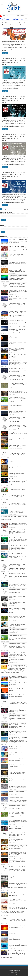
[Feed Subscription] (27, 19)
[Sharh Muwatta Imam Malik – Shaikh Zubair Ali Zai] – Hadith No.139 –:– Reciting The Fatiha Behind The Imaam (17, 285)
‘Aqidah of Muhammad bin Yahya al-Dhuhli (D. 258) (13, 15)
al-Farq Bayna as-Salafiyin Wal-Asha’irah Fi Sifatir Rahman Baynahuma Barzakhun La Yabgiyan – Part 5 (18, 677)
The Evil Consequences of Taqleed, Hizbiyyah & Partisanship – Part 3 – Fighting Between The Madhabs (17, 511)
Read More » (5, 53)
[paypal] (16, 972)
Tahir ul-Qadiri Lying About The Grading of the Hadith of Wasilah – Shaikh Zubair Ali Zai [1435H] (18, 821)
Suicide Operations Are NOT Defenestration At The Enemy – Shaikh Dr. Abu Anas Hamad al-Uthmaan (17, 901)
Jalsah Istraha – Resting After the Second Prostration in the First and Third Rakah (18, 298)
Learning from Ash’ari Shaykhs (15, 752)
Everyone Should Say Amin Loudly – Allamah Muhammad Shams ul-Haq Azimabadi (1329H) (17, 349)
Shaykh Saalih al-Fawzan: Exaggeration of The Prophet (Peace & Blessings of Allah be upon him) (17, 894)
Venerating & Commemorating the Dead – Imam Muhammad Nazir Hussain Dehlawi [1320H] (18, 524)
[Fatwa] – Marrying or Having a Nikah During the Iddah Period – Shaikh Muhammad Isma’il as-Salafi (17, 618)
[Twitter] (13, 972)
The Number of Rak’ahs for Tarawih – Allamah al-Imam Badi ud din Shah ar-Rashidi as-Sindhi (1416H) (17, 624)
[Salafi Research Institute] (14, 6)
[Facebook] (12, 972)
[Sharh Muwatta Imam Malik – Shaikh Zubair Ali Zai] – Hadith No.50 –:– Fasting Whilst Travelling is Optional (18, 427)
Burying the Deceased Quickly (15, 405)
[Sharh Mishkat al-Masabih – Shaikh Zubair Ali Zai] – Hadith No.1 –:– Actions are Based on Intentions (17, 370)
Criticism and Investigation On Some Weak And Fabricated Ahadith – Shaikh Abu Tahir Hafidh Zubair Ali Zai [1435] (17, 584)
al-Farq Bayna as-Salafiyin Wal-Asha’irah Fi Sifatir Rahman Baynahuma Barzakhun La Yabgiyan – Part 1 (18, 945)
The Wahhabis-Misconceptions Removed (18, 746)
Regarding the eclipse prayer (15, 336)
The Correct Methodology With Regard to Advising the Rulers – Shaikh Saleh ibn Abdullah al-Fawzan (18, 710)
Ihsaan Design (17, 970)
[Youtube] (15, 972)
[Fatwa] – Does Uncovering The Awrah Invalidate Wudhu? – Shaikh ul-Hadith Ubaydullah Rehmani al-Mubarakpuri (17, 270)
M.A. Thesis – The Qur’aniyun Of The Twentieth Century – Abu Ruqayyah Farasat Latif (17, 473)
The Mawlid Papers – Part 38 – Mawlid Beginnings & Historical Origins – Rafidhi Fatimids (18, 291)
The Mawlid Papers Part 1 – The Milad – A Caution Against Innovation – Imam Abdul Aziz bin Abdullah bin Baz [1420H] (18, 654)
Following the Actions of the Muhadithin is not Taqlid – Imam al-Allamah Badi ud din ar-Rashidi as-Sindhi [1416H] (18, 847)
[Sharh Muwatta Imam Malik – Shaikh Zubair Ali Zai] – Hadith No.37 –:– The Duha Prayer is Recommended (17, 807)
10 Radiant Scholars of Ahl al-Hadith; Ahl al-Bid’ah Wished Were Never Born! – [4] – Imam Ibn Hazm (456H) (18, 241)
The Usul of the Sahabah (14, 932)
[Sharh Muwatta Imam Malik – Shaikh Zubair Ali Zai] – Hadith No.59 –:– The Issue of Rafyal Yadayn (17, 834)
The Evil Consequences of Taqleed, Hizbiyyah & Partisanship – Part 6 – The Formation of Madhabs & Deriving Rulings (18, 248)
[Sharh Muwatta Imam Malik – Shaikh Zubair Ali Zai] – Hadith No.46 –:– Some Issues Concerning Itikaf (17, 591)
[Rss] (11, 972)
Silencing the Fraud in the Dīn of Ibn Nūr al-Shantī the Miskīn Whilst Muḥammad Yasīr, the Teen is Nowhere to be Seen (18, 786)
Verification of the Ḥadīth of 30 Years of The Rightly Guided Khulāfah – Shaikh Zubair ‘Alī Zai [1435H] (17, 853)
